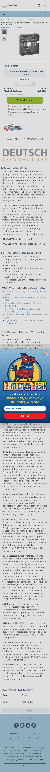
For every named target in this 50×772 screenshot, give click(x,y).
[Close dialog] (46, 353)
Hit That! (25, 416)
